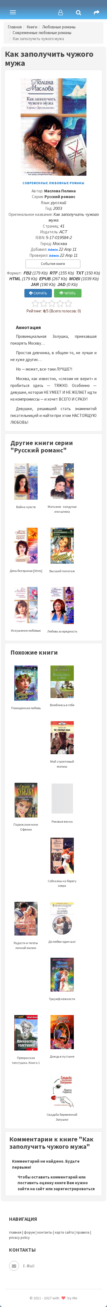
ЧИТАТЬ (69, 293)
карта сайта (64, 1232)
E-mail (28, 1266)
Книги (32, 26)
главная (15, 1232)
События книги (53, 263)
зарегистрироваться (74, 1188)
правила (82, 1232)
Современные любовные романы (42, 32)
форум (29, 1232)
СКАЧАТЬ (40, 293)
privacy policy (19, 1237)
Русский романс (59, 196)
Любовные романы (58, 26)
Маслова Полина (60, 190)
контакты (44, 1232)
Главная (15, 26)
